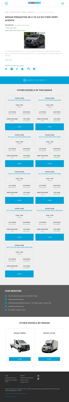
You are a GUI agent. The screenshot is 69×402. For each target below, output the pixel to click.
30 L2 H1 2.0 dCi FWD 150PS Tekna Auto (50, 210)
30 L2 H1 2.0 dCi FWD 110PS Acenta (49, 100)
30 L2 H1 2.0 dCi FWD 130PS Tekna (49, 173)
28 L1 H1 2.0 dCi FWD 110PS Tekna (50, 137)
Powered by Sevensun (10, 396)
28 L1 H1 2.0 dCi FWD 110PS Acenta (19, 100)
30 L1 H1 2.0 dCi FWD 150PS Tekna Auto (19, 210)
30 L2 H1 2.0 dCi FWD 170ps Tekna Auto (19, 247)
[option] (19, 347)
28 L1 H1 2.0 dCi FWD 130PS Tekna (19, 173)
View (19, 126)
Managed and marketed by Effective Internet (16, 393)
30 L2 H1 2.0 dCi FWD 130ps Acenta (19, 137)
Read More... (9, 60)
